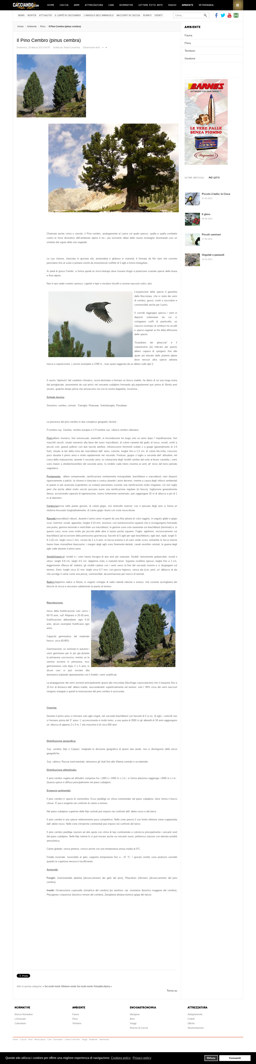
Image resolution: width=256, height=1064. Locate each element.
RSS (238, 5)
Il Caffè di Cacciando (68, 15)
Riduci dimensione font (102, 46)
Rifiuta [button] (211, 1057)
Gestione (190, 58)
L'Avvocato (20, 1019)
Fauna (188, 35)
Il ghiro (206, 214)
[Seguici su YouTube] (229, 16)
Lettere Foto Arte (150, 5)
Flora (42, 26)
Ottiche (191, 1023)
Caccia (64, 5)
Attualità (45, 15)
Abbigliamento (195, 1014)
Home (50, 5)
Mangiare (135, 1014)
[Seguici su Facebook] (217, 16)
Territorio (190, 50)
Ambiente (187, 5)
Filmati (147, 15)
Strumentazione (196, 1028)
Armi (76, 5)
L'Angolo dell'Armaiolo (99, 15)
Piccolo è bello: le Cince (216, 194)
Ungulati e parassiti (213, 254)
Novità (32, 15)
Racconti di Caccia (128, 15)
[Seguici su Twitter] (223, 16)
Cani (111, 5)
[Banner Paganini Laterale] (206, 163)
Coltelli (191, 1019)
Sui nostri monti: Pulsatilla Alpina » (94, 986)
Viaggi (172, 5)
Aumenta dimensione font (106, 46)
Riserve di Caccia (139, 1028)
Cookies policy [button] (121, 1057)
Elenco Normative (24, 1014)
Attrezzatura (94, 5)
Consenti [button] (235, 1057)
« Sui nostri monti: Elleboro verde (59, 986)
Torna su (172, 990)
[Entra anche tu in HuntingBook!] (236, 16)
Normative (126, 5)
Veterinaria (206, 5)
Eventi (158, 15)
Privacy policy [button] (142, 1057)
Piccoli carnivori (211, 234)
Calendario (20, 1023)
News (21, 15)
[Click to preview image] (97, 85)
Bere (132, 1019)
